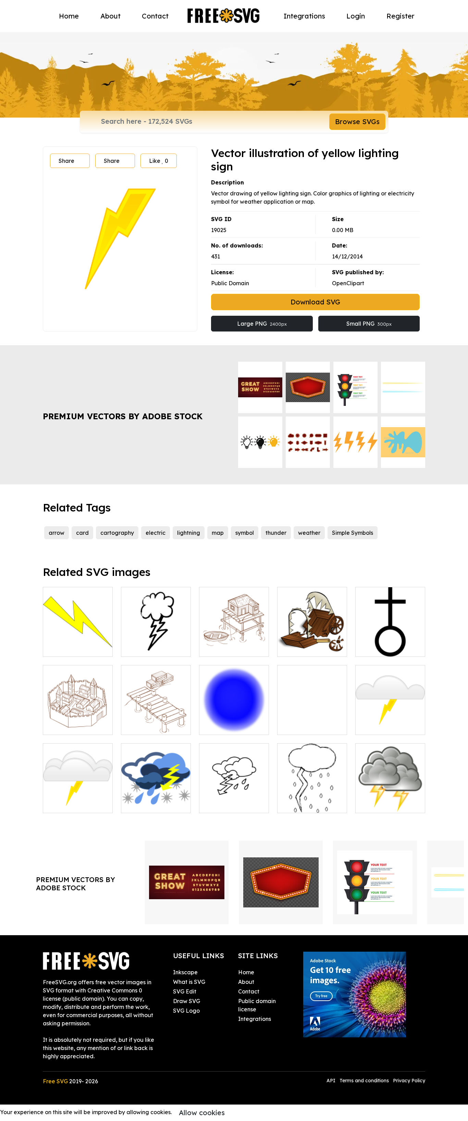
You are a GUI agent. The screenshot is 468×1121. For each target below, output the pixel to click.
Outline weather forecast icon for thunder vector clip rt (234, 791)
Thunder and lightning (312, 799)
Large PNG (262, 323)
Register (400, 16)
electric (155, 532)
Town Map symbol (230, 725)
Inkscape (185, 972)
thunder (276, 532)
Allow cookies (202, 1112)
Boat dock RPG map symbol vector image (156, 717)
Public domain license (257, 1005)
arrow (56, 532)
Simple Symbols (352, 532)
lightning (188, 532)
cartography (117, 532)
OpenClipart (348, 283)
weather (309, 532)
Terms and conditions (364, 1080)
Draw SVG (186, 1001)
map (218, 532)
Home (69, 16)
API (332, 1080)
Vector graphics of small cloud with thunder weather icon (156, 635)
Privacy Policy (409, 1080)
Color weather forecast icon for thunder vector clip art (390, 791)
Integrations (304, 16)
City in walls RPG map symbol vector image (78, 717)
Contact (155, 16)
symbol (244, 532)
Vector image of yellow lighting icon (77, 643)
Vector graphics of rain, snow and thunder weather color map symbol (156, 791)
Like (158, 160)
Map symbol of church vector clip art (390, 639)
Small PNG (369, 323)
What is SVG (189, 981)
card (82, 532)
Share (66, 160)
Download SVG (315, 302)
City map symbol (306, 725)
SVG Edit (184, 991)
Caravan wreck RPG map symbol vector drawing (312, 639)
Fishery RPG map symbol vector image (234, 639)
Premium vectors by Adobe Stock (122, 416)
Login (355, 16)
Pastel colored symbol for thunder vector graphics (390, 717)
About (110, 16)
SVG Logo (186, 1010)
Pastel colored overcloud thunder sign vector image (77, 795)
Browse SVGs (357, 121)
